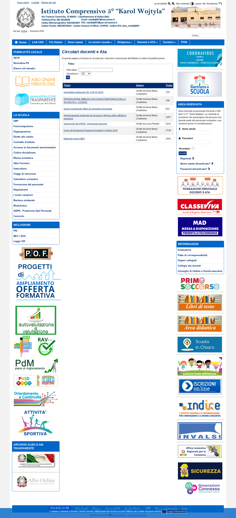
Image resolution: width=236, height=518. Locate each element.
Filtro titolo (72, 70)
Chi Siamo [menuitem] (55, 42)
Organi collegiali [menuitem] (187, 260)
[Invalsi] (200, 431)
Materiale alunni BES (74, 138)
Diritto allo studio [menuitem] (23, 136)
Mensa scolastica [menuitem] (23, 158)
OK (164, 512)
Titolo (67, 85)
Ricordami (184, 148)
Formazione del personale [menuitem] (28, 184)
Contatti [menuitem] (35, 2)
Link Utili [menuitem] (38, 42)
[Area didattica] (200, 323)
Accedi (182, 153)
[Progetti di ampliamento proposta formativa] (37, 282)
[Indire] (200, 408)
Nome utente (189, 129)
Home (24, 31)
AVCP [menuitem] (16, 58)
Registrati (186, 158)
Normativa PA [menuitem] (21, 63)
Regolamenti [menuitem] (20, 189)
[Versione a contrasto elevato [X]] (192, 4)
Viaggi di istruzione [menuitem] (24, 173)
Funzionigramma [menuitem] (23, 126)
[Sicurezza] (200, 471)
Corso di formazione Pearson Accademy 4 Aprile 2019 (91, 130)
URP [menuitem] (15, 121)
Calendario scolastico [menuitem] (25, 179)
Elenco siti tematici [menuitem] (24, 68)
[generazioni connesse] (200, 488)
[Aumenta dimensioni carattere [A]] (173, 4)
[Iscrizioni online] (200, 386)
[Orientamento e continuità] (36, 398)
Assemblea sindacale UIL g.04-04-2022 (83, 92)
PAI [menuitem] (15, 230)
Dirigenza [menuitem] (123, 42)
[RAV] (36, 346)
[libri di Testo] (200, 302)
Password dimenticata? (194, 169)
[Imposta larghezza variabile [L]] (204, 4)
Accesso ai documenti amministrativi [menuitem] (34, 147)
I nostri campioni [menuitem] (23, 195)
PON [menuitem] (184, 42)
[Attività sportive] (35, 423)
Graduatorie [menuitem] (184, 249)
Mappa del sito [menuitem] (48, 2)
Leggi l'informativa (176, 511)
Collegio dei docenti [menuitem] (189, 265)
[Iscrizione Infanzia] (200, 366)
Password (187, 138)
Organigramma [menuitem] (22, 131)
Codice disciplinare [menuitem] (24, 152)
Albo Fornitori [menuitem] (21, 163)
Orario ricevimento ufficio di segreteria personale (88, 109)
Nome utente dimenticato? (195, 163)
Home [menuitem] (23, 42)
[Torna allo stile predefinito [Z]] (220, 4)
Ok (68, 77)
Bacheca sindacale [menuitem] (24, 200)
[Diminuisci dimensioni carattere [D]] (169, 4)
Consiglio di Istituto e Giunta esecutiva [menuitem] (200, 271)
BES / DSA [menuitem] (19, 236)
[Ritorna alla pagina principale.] (118, 17)
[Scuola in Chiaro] (200, 344)
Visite (169, 85)
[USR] (200, 451)
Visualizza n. (73, 73)
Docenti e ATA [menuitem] (146, 42)
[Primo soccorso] (200, 283)
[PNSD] (35, 381)
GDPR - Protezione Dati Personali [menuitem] (32, 210)
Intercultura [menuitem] (20, 168)
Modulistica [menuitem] (20, 205)
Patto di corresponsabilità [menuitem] (192, 255)
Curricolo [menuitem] (18, 216)
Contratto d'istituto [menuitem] (24, 142)
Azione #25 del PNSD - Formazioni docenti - (86, 123)
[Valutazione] (35, 320)
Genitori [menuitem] (168, 42)
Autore (140, 85)
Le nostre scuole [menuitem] (99, 42)
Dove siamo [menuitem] (23, 2)
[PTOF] (35, 253)
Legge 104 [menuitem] (19, 241)
